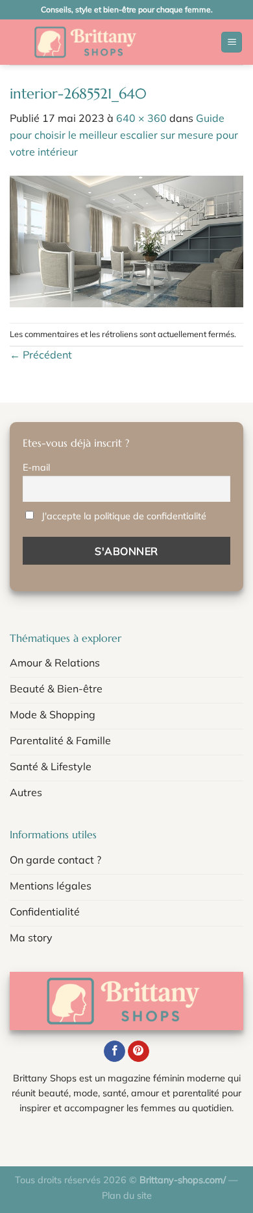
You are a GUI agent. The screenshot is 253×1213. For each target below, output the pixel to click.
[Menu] (231, 42)
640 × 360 (141, 118)
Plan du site (127, 1195)
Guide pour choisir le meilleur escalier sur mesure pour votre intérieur (124, 135)
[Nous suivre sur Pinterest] (138, 1052)
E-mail (36, 467)
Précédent (41, 354)
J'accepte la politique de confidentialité (124, 516)
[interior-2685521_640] (126, 239)
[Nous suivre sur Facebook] (114, 1052)
